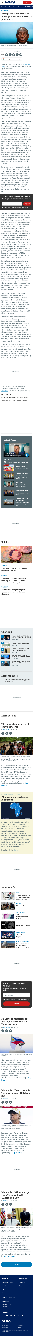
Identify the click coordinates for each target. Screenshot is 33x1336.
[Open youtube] (7, 1315)
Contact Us (22, 1282)
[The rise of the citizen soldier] (8, 906)
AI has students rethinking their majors (22, 916)
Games (18, 893)
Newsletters (4, 7)
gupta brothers (11, 397)
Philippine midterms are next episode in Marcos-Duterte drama (15, 1021)
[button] (27, 2)
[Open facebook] (14, 1315)
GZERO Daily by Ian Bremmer (7, 1305)
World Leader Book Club (21, 468)
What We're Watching (22, 941)
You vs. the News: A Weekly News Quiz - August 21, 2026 (23, 897)
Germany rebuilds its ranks (20, 643)
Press (20, 1286)
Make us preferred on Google (12, 59)
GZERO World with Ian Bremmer (21, 499)
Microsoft (19, 794)
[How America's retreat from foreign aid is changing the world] (9, 502)
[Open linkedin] (11, 1315)
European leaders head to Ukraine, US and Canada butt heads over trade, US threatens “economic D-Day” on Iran (21, 657)
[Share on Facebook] (6, 54)
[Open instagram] (18, 1315)
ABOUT (5, 1279)
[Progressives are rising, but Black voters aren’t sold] (5, 650)
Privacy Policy (15, 207)
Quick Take (7, 459)
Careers (4, 1293)
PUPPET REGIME (29, 7)
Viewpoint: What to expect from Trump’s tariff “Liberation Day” (16, 1195)
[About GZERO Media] (8, 925)
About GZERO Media (23, 925)
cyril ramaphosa (6, 400)
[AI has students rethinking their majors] (8, 915)
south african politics (20, 400)
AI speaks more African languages (14, 798)
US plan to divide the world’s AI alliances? (20, 485)
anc (17, 397)
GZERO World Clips (21, 473)
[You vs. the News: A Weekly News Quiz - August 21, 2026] (8, 896)
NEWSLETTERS (8, 1298)
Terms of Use (24, 207)
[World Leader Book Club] (9, 467)
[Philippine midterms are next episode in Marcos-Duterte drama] (16, 1043)
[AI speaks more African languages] (16, 810)
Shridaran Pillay (7, 51)
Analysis (18, 903)
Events (4, 1289)
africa (3, 397)
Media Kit (4, 1286)
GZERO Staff (6, 1098)
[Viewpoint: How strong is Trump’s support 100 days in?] (16, 1115)
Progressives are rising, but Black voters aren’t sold (20, 649)
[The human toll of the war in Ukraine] (9, 492)
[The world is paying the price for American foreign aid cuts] (9, 476)
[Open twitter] (3, 1315)
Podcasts (20, 7)
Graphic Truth (20, 912)
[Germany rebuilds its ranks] (5, 644)
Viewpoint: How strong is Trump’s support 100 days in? (15, 1093)
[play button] (16, 450)
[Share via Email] (20, 54)
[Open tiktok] (22, 1315)
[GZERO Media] (11, 2)
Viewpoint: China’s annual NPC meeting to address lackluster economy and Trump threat (14, 580)
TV (10, 7)
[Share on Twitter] (10, 54)
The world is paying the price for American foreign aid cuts (22, 477)
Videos (14, 7)
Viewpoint (4, 11)
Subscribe (4, 391)
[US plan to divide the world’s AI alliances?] (9, 484)
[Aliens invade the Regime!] (8, 934)
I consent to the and (16, 207)
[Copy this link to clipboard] (17, 54)
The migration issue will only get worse (15, 725)
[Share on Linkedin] (13, 54)
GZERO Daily (5, 1301)
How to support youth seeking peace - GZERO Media (17, 681)
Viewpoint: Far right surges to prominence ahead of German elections (13, 592)
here (16, 850)
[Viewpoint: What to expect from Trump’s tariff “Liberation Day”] (16, 1217)
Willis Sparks (6, 729)
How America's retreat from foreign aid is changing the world (22, 504)
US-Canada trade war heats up (16, 462)
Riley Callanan (6, 1027)
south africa (24, 397)
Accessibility (20, 1325)
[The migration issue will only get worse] (16, 746)
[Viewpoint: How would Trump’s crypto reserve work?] (16, 555)
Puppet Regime (20, 466)
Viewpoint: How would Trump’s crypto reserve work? (14, 569)
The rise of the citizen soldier (21, 907)
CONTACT (23, 1279)
